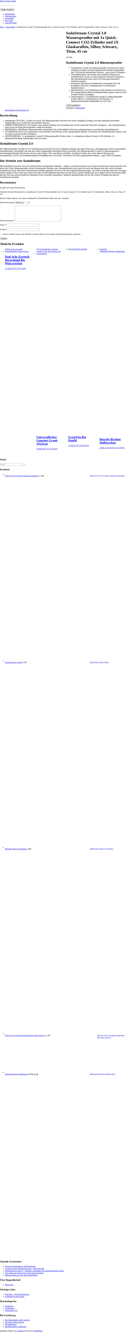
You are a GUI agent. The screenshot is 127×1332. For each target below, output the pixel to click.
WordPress (38, 1331)
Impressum (9, 1285)
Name (3, 225)
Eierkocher (9, 1306)
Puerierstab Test (11, 1310)
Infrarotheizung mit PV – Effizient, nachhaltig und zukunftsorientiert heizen (34, 1271)
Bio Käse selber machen (14, 1322)
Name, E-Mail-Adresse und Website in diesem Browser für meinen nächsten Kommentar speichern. (42, 234)
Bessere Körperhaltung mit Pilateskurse (20, 1266)
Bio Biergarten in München (15, 1327)
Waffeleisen (9, 1308)
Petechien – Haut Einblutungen (17, 1294)
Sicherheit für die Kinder (14, 1297)
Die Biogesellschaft (7, 5)
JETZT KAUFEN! (73, 106)
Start (2, 27)
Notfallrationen (11, 1324)
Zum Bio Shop (11, 23)
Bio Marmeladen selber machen (17, 1320)
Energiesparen (10, 16)
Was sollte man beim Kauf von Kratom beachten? (24, 1273)
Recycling (9, 21)
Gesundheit (9, 18)
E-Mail (3, 229)
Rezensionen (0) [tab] (22, 110)
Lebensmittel (10, 27)
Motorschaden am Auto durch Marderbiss (21, 1275)
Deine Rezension (7, 221)
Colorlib (20, 1331)
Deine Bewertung (7, 202)
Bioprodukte (10, 14)
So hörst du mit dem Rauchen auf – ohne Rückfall (24, 1269)
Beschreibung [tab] (10, 110)
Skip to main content (8, 1)
